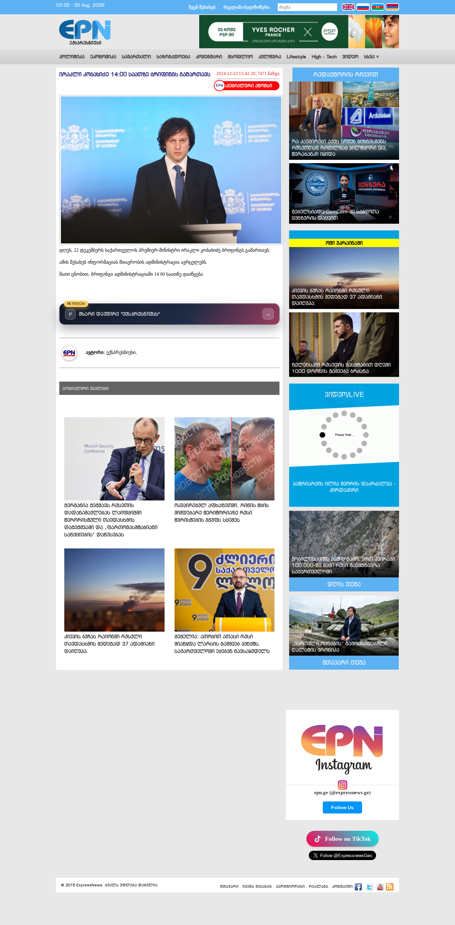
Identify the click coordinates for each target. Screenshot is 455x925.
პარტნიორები (290, 886)
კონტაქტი (342, 886)
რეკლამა (318, 886)
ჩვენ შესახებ (202, 7)
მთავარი (229, 886)
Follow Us (342, 807)
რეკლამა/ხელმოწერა (247, 7)
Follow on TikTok (348, 838)
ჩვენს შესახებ (257, 886)
